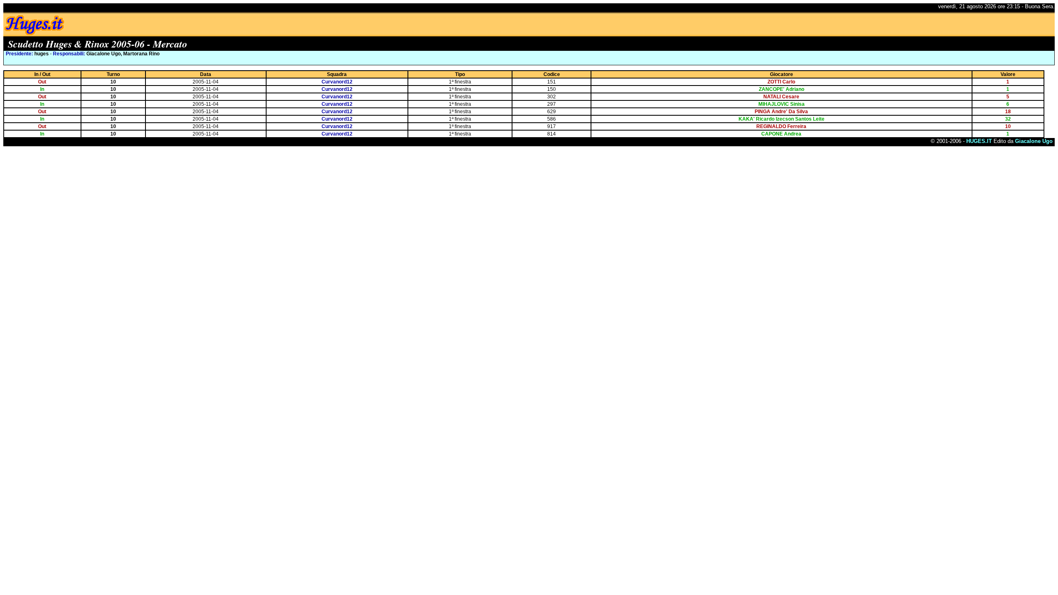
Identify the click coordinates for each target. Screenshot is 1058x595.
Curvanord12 (337, 82)
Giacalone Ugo (1034, 141)
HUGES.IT (979, 141)
